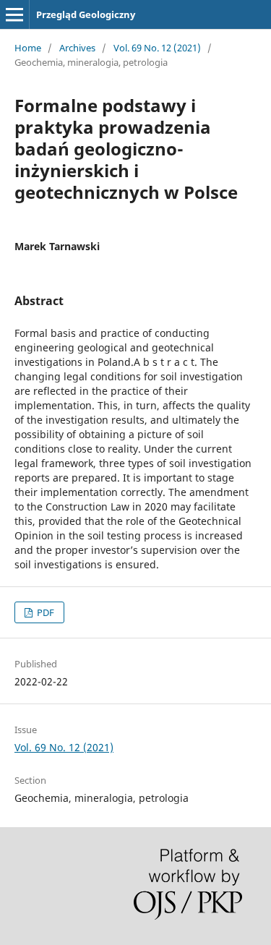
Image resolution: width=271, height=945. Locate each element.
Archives (77, 47)
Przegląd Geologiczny (85, 14)
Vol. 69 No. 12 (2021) (157, 47)
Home (27, 47)
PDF (44, 612)
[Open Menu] (14, 14)
